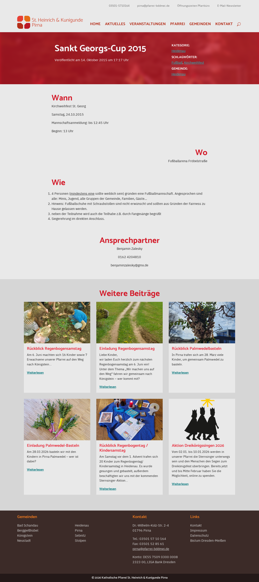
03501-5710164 (119, 5)
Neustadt (24, 540)
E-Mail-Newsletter (229, 5)
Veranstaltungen (148, 24)
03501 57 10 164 (152, 538)
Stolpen (80, 540)
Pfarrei (177, 24)
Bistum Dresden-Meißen (208, 540)
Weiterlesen (35, 373)
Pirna (79, 530)
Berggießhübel (27, 530)
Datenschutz (199, 535)
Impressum (198, 530)
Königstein (25, 535)
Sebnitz (80, 535)
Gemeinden (200, 24)
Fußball (177, 62)
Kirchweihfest (194, 62)
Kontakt (224, 24)
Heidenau (179, 50)
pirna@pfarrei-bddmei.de (153, 5)
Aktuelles (115, 24)
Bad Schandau (27, 525)
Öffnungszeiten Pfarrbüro (193, 5)
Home (95, 24)
